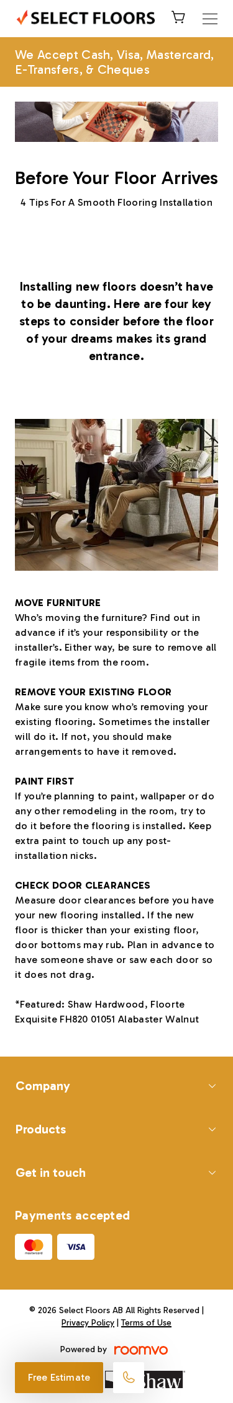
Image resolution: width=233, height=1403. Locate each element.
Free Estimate (59, 1377)
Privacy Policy (88, 1322)
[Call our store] (128, 1377)
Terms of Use (146, 1322)
